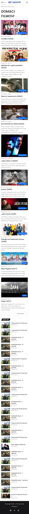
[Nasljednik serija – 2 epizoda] (5, 475)
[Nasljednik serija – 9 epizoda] (5, 382)
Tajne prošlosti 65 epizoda (19, 459)
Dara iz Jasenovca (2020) (11, 96)
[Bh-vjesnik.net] (14, 2)
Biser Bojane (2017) (9, 269)
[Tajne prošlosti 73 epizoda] (5, 325)
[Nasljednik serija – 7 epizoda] (5, 404)
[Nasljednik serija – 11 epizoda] (5, 354)
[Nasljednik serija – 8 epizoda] (5, 390)
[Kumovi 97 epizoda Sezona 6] (5, 496)
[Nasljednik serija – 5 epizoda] (5, 432)
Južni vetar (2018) (8, 214)
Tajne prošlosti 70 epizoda (19, 373)
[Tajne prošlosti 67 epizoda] (5, 425)
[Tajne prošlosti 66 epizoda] (5, 440)
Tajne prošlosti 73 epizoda (19, 323)
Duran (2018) (6, 189)
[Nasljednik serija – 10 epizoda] (5, 368)
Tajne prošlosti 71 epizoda (19, 359)
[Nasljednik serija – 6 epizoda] (5, 418)
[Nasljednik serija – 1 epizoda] (5, 482)
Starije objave (20, 313)
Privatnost (14, 506)
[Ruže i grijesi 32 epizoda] (5, 447)
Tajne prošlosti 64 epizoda (19, 487)
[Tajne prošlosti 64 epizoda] (5, 490)
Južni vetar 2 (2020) (9, 161)
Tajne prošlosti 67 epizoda (19, 423)
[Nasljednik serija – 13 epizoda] (5, 340)
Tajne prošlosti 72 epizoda (19, 330)
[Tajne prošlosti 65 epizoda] (5, 461)
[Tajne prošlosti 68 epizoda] (5, 411)
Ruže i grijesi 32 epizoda (18, 444)
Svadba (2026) (7, 39)
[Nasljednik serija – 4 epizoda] (5, 454)
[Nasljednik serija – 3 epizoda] (5, 468)
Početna (4, 6)
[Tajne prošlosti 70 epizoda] (5, 375)
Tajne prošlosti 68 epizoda (19, 409)
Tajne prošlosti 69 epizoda (19, 394)
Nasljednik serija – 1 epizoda (19, 480)
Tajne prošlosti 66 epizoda (19, 437)
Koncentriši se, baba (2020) (12, 124)
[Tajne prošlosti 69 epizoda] (5, 397)
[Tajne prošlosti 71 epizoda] (5, 361)
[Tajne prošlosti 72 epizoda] (5, 332)
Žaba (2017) (6, 301)
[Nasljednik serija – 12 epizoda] (5, 347)
